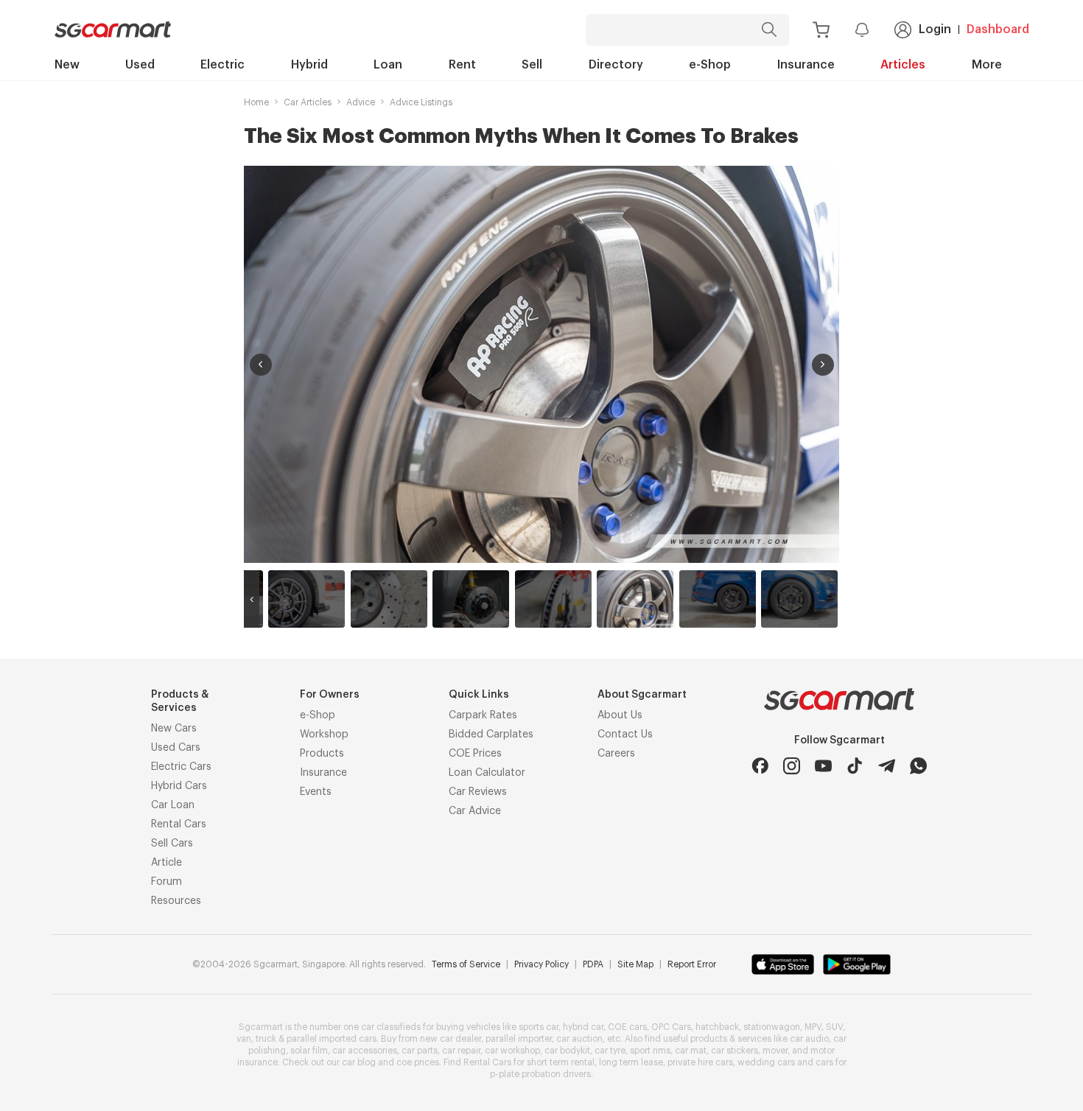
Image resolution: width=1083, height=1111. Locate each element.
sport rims (650, 1050)
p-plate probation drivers (540, 1074)
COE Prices (475, 754)
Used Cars (175, 748)
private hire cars (700, 1062)
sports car (538, 1027)
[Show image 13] (306, 599)
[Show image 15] (470, 599)
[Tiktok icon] (855, 765)
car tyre (610, 1050)
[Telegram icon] (886, 765)
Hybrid (309, 65)
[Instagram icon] (791, 765)
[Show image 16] (553, 599)
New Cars (174, 728)
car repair (461, 1050)
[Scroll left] (251, 599)
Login (935, 29)
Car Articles (308, 102)
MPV (813, 1027)
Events (316, 792)
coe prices (417, 1062)
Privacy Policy (541, 964)
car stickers (734, 1050)
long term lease (631, 1062)
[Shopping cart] (821, 29)
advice (360, 102)
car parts (420, 1050)
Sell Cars (172, 843)
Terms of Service (466, 964)
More (987, 65)
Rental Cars (178, 824)
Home (256, 102)
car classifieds (391, 1027)
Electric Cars (181, 767)
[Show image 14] (389, 599)
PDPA (593, 964)
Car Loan (172, 805)
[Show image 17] (635, 599)
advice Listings (421, 102)
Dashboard (998, 29)
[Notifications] (862, 29)
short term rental (561, 1062)
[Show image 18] (717, 599)
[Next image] (823, 365)
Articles (902, 65)
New (67, 65)
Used (140, 65)
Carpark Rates (483, 715)
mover (775, 1050)
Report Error (691, 964)
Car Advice (475, 811)
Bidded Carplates (491, 734)
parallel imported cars (331, 1038)
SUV (834, 1027)
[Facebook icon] (759, 765)
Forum (166, 882)
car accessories (364, 1050)
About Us (619, 715)
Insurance (806, 65)
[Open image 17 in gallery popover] (541, 364)
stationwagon (771, 1027)
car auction (579, 1038)
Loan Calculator (487, 773)
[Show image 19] (799, 599)
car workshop (512, 1050)
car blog (359, 1062)
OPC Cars (671, 1027)
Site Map (635, 964)
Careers (616, 754)
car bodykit (567, 1050)
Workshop (324, 734)
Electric (222, 65)
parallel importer (519, 1038)
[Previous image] (261, 365)
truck (266, 1038)
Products (322, 754)
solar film (309, 1050)
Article (166, 863)
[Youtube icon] (823, 765)
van (243, 1038)
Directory (616, 65)
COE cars (627, 1027)
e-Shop (710, 65)
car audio (809, 1038)
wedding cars (766, 1062)
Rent (462, 65)
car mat (691, 1050)
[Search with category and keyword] (769, 30)
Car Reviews (478, 792)
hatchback (717, 1027)
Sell (532, 65)
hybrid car (583, 1027)
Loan (388, 65)
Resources (176, 901)
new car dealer (450, 1038)
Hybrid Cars (179, 786)
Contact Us (625, 734)
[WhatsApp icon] (918, 765)
